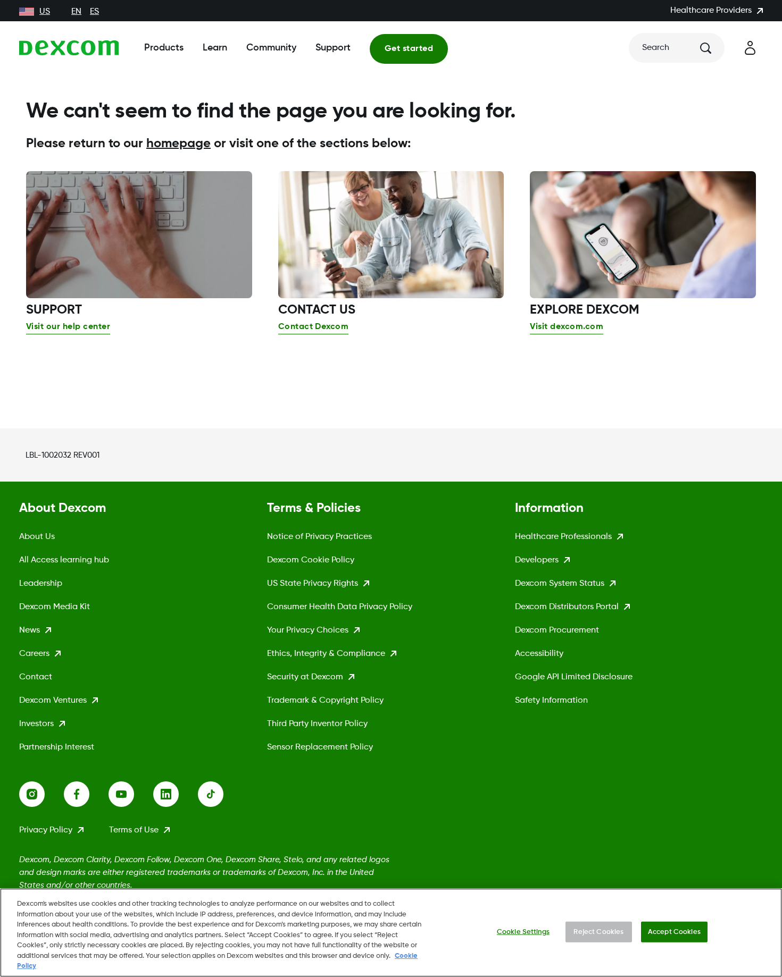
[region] (391, 932)
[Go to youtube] (131, 794)
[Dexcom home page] (69, 48)
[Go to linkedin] (175, 794)
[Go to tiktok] (220, 794)
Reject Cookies (598, 931)
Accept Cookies (674, 931)
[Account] (750, 48)
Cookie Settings (523, 931)
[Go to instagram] (41, 794)
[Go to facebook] (86, 794)
